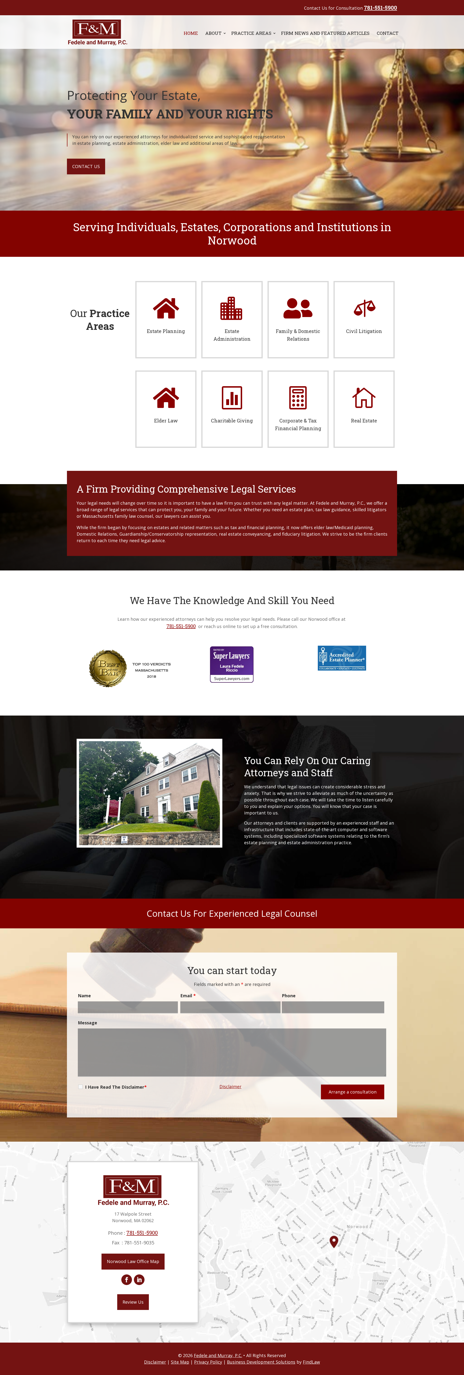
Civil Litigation (364, 331)
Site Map (180, 1362)
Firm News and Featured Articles (325, 33)
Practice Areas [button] (251, 33)
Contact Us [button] (86, 166)
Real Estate (364, 420)
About (213, 33)
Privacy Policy (208, 1362)
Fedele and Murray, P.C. (218, 1355)
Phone (289, 995)
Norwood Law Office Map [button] (133, 1261)
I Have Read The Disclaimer (114, 1087)
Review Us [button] (133, 1302)
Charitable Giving (232, 420)
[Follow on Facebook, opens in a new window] (126, 1279)
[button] (459, 1340)
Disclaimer (230, 1086)
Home (191, 33)
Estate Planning (166, 331)
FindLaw (311, 1362)
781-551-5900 (380, 7)
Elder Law (166, 420)
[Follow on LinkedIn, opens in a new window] (139, 1279)
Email (188, 995)
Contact (388, 33)
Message (87, 1023)
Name (84, 995)
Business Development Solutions (261, 1362)
